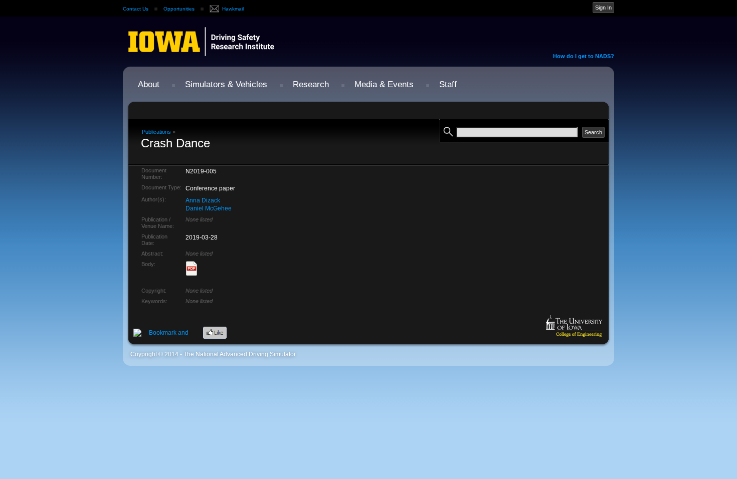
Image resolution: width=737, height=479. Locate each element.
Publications (156, 132)
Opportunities (179, 9)
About (148, 84)
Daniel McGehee (209, 208)
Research (311, 84)
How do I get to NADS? (583, 56)
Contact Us (135, 9)
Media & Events (384, 84)
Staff (448, 84)
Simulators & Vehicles (226, 84)
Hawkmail (233, 9)
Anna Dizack (203, 200)
